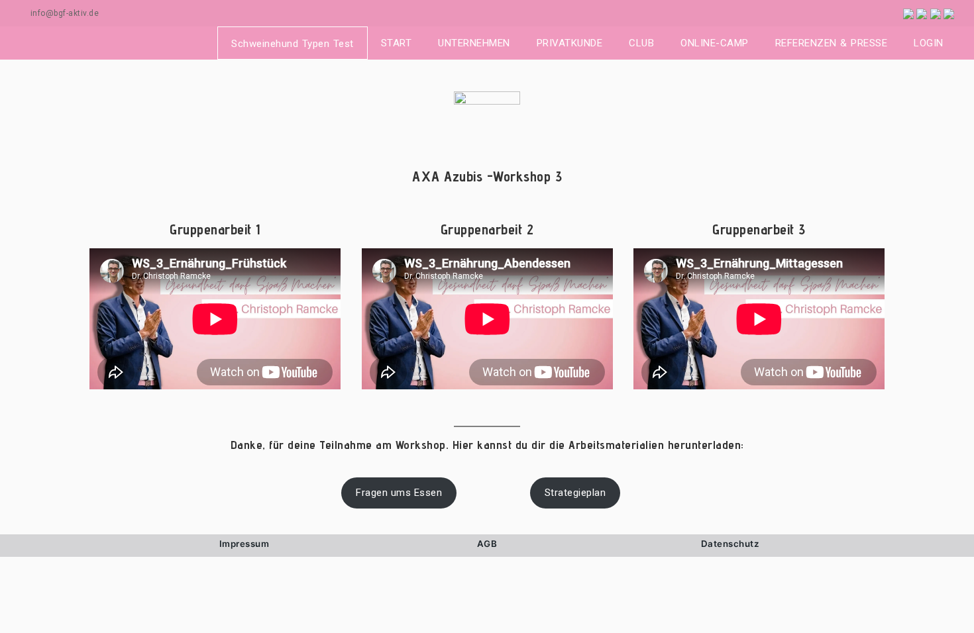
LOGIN (929, 43)
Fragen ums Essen (399, 493)
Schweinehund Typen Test (292, 44)
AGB (487, 543)
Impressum (244, 543)
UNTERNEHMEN (474, 43)
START (396, 43)
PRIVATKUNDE (570, 43)
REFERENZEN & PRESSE (831, 43)
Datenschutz (730, 543)
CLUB (641, 43)
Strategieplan (575, 493)
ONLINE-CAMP (714, 43)
